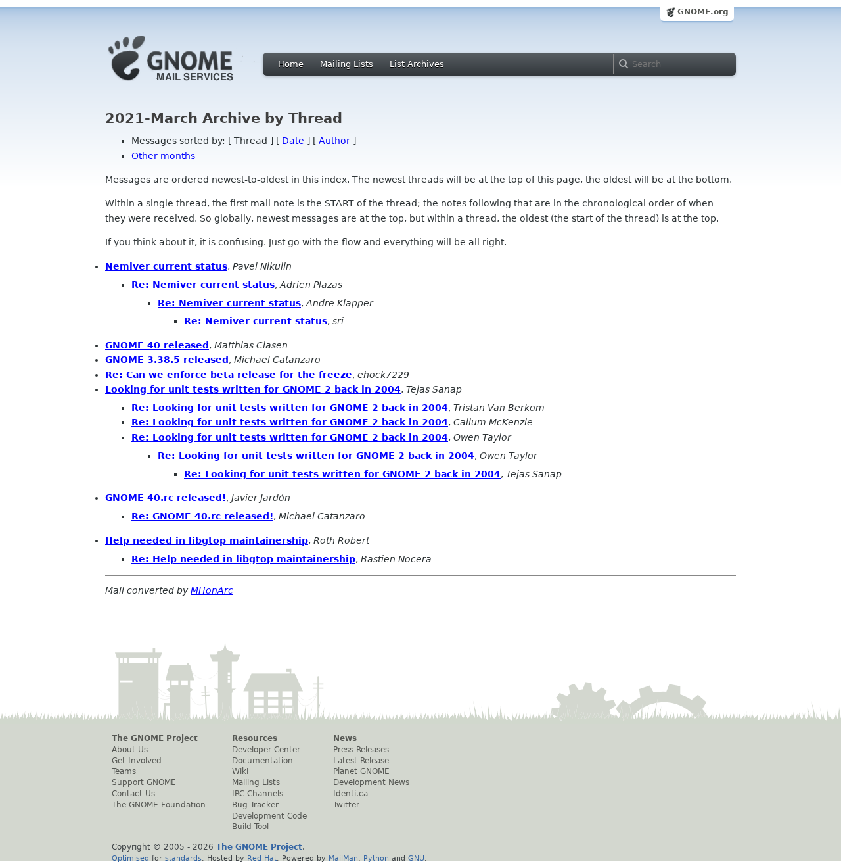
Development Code (269, 816)
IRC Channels (257, 793)
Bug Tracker (255, 804)
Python (376, 858)
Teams (124, 771)
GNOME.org (703, 11)
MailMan (343, 858)
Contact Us (133, 793)
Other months (163, 156)
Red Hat (262, 858)
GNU (416, 858)
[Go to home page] (190, 84)
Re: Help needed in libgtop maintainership (243, 559)
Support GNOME (144, 782)
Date (293, 140)
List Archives (417, 64)
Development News (371, 782)
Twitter (346, 804)
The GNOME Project (155, 738)
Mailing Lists (346, 64)
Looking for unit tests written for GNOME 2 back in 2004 (253, 389)
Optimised (130, 858)
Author (334, 140)
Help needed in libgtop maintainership (206, 540)
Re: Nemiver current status (203, 284)
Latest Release (361, 760)
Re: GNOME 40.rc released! (202, 516)
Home (291, 64)
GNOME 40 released (157, 345)
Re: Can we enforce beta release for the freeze (228, 375)
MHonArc (212, 590)
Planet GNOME (361, 771)
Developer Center (266, 749)
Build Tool (250, 826)
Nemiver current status (166, 266)
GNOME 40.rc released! (165, 497)
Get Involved (137, 760)
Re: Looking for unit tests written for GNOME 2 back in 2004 (289, 407)
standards (183, 858)
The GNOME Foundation (159, 804)
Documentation (262, 760)
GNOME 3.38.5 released (167, 359)
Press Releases (361, 749)
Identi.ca (350, 793)
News (345, 738)
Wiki (240, 771)
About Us (130, 749)
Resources (254, 738)
